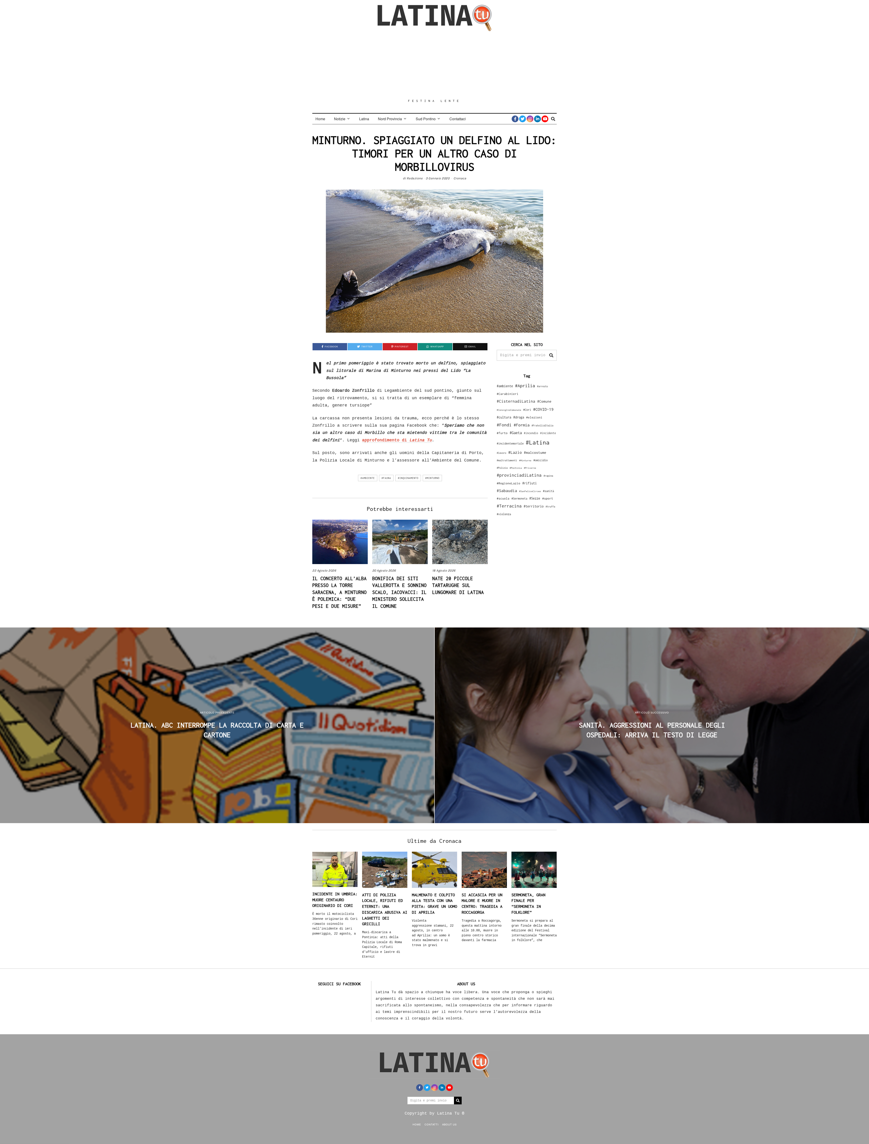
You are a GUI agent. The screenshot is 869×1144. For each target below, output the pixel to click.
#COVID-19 (543, 409)
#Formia (522, 425)
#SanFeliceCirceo (530, 491)
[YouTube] (545, 118)
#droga (518, 417)
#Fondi (504, 424)
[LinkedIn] (537, 118)
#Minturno (432, 478)
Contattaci (457, 118)
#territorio (534, 506)
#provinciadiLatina (519, 475)
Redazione (415, 178)
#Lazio (515, 452)
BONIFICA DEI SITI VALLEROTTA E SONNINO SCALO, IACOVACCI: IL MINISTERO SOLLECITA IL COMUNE (399, 592)
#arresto (542, 386)
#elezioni (534, 417)
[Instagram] (530, 118)
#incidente (548, 433)
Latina (364, 118)
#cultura (504, 417)
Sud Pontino (426, 118)
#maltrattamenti (507, 460)
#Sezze (534, 498)
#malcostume (535, 452)
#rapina (548, 475)
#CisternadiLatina (516, 401)
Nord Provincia (390, 118)
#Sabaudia (507, 490)
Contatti (432, 1124)
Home (320, 118)
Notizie (339, 118)
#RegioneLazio (508, 483)
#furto (502, 433)
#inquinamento (408, 478)
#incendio (531, 433)
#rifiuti (529, 483)
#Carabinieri (507, 394)
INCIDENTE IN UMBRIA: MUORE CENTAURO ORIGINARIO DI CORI (335, 900)
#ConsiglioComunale (509, 410)
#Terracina (509, 505)
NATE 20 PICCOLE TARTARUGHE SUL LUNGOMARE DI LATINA (458, 585)
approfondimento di (397, 440)
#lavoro (501, 453)
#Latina (537, 442)
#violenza (504, 514)
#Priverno (530, 467)
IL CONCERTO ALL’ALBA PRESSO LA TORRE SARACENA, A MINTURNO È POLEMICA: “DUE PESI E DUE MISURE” (339, 592)
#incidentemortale (510, 443)
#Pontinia (516, 467)
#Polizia (502, 467)
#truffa (550, 506)
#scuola (503, 498)
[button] (551, 355)
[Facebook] (515, 118)
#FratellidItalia (542, 425)
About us (449, 1124)
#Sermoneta (519, 498)
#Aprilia (525, 385)
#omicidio (540, 460)
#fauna (386, 478)
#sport (547, 498)
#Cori (527, 409)
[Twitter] (522, 118)
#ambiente (367, 478)
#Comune (544, 401)
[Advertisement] (434, 65)
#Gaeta (516, 432)
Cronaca (460, 178)
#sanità (548, 491)
